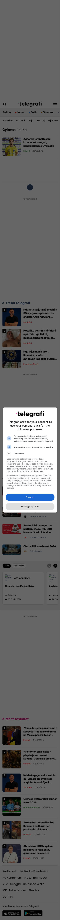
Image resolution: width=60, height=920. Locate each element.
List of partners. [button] (36, 471)
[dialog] (30, 460)
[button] (30, 454)
